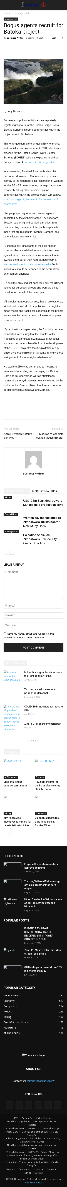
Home (7, 13)
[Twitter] (38, 1105)
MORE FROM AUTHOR (44, 491)
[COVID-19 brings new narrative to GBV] (12, 718)
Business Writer (15, 37)
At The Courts (11, 777)
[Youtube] (57, 1105)
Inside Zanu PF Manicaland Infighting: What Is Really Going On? (32, 1133)
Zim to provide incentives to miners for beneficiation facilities (17, 821)
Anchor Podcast (44, 1118)
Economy (40, 777)
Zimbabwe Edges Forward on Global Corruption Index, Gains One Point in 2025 (32, 1140)
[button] (62, 5)
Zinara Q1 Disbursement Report (42, 723)
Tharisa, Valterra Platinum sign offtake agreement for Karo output (42, 885)
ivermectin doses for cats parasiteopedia (27, 264)
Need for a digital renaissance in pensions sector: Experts (32, 1123)
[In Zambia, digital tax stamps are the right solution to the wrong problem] (12, 677)
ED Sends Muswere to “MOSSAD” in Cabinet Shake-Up (32, 1128)
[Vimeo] (48, 1105)
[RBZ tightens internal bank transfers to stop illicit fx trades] (49, 769)
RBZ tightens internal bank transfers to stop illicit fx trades (47, 785)
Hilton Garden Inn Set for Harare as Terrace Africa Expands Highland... (43, 903)
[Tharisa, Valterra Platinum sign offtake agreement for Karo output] (12, 886)
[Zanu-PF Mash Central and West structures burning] (12, 954)
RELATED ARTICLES (17, 491)
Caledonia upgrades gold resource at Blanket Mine (47, 821)
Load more (32, 740)
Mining (8, 497)
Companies (41, 813)
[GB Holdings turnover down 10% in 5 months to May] (12, 971)
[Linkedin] (19, 1105)
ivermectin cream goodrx (39, 162)
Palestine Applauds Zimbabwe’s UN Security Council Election (40, 539)
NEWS (15, 1118)
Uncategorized (21, 13)
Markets (38, 1172)
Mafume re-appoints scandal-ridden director (49, 435)
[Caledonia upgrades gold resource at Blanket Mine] (49, 805)
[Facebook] (9, 1105)
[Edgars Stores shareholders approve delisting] (12, 868)
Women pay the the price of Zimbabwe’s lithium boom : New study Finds (42, 522)
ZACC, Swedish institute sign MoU (18, 435)
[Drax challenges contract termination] (18, 769)
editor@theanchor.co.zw (40, 1080)
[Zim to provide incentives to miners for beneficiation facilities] (18, 805)
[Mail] (28, 1105)
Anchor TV (27, 1118)
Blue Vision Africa (33, 1182)
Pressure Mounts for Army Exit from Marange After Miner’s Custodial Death (32, 1157)
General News (11, 514)
